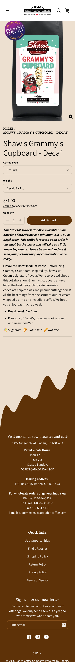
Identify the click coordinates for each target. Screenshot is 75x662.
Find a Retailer (37, 548)
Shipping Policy (37, 556)
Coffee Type (10, 162)
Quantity (8, 212)
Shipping (8, 205)
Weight (7, 180)
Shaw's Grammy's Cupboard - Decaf (35, 132)
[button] (58, 10)
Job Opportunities (37, 540)
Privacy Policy (38, 572)
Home (8, 128)
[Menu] (7, 10)
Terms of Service (37, 580)
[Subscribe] (63, 624)
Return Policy (37, 564)
